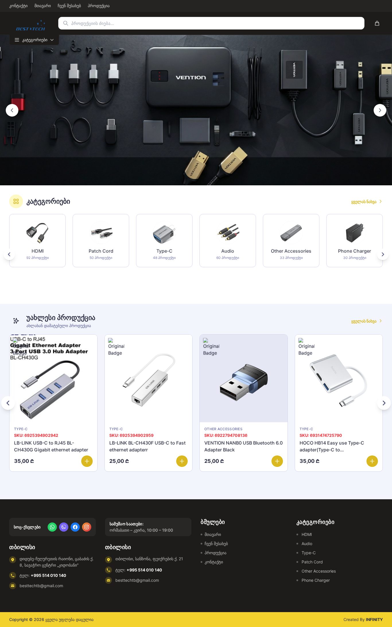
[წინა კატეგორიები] (9, 254)
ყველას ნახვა (364, 201)
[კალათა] (377, 23)
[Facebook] (75, 527)
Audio (307, 543)
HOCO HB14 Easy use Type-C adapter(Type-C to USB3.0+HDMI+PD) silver (332, 449)
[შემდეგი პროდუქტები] (384, 403)
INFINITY (374, 619)
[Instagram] (86, 527)
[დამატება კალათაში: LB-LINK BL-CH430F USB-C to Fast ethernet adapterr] (182, 461)
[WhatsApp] (52, 527)
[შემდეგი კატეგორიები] (383, 254)
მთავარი (213, 534)
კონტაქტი (214, 561)
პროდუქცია (215, 552)
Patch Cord (312, 561)
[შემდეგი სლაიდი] (380, 110)
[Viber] (63, 527)
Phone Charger (316, 580)
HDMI (307, 534)
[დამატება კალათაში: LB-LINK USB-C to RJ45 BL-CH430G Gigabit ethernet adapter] (87, 461)
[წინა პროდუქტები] (8, 403)
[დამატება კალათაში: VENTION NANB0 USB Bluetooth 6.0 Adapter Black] (277, 461)
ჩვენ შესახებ (216, 543)
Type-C (309, 552)
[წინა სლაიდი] (12, 110)
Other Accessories (319, 571)
